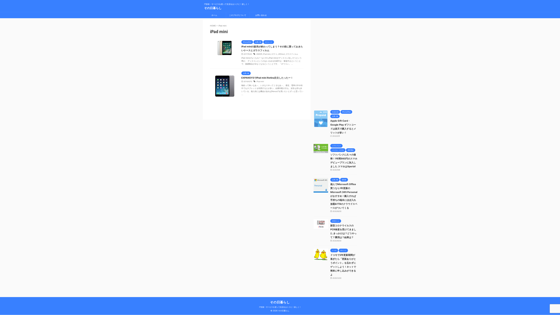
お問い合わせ (261, 15)
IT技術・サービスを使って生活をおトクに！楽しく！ (280, 307)
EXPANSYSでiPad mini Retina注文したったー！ (267, 77)
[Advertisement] (335, 63)
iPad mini (267, 54)
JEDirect (281, 54)
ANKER (259, 54)
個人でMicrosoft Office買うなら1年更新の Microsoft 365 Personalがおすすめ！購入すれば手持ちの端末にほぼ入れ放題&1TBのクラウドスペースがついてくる (343, 196)
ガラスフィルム (292, 54)
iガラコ (274, 54)
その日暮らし (213, 8)
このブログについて (237, 15)
